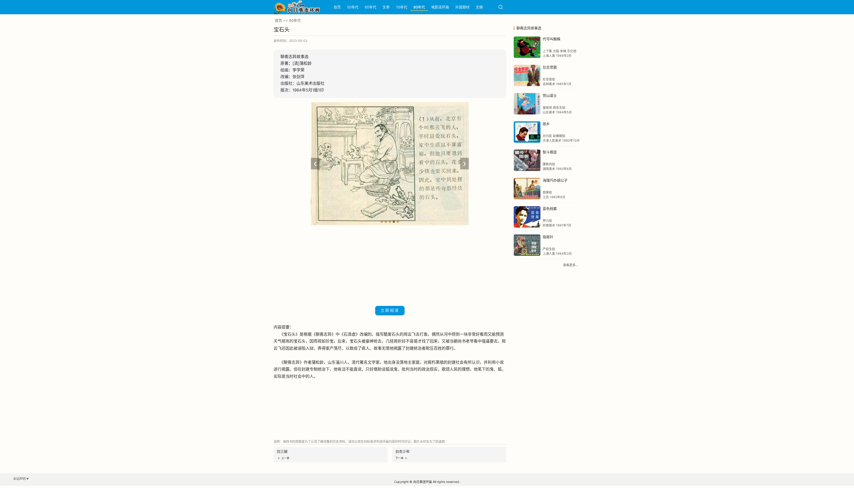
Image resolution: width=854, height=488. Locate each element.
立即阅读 (390, 310)
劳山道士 (550, 95)
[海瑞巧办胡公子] (527, 188)
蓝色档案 (550, 208)
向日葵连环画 (422, 482)
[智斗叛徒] (527, 160)
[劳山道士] (527, 103)
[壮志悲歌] (527, 75)
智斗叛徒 (550, 152)
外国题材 (462, 7)
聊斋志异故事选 (528, 28)
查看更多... (570, 265)
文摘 (479, 7)
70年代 (401, 7)
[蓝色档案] (527, 217)
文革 (386, 7)
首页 (337, 7)
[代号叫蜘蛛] (527, 47)
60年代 (370, 7)
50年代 (353, 7)
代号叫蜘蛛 (551, 39)
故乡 (546, 124)
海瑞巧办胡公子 (555, 180)
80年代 (419, 7)
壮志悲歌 (550, 67)
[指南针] (527, 245)
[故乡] (527, 132)
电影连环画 (440, 7)
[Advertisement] (390, 265)
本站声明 (19, 478)
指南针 (548, 237)
